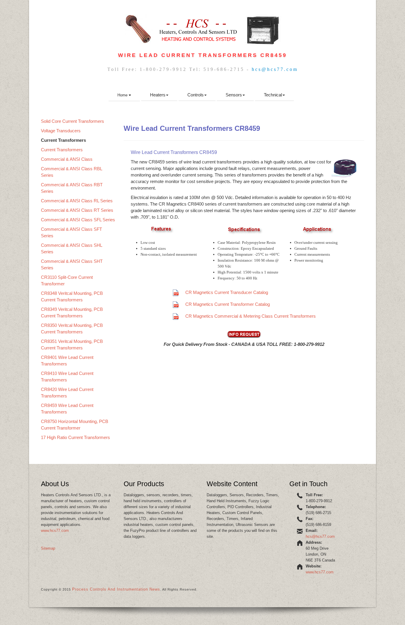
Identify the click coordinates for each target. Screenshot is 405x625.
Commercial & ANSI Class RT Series (77, 210)
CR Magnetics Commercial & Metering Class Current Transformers (250, 316)
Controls (195, 94)
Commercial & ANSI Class (67, 159)
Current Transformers (62, 149)
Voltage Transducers (61, 130)
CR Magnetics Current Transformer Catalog (227, 304)
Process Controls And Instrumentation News (116, 589)
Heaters (157, 94)
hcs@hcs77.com (275, 69)
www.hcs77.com (55, 530)
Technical (273, 94)
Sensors (234, 94)
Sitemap (48, 548)
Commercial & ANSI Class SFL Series (78, 219)
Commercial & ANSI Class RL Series (77, 200)
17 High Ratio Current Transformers (75, 437)
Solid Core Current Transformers (72, 121)
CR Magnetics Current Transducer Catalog (226, 292)
